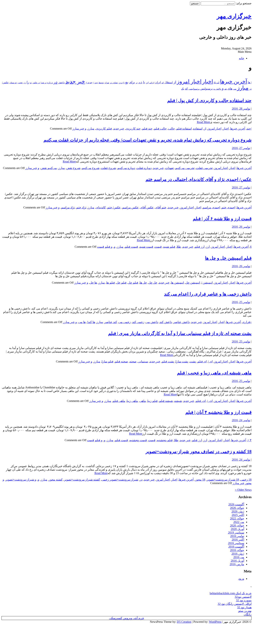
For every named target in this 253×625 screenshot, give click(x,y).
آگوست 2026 (236, 504)
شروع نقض (73, 168)
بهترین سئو (245, 610)
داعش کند (166, 322)
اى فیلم (202, 361)
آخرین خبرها (233, 81)
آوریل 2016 (237, 560)
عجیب (20, 82)
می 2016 (238, 557)
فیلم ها (110, 282)
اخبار (207, 81)
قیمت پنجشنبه (138, 440)
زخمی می (125, 322)
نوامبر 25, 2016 (241, 302)
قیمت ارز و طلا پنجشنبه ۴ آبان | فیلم (218, 412)
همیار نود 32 (244, 607)
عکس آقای (147, 207)
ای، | (210, 400)
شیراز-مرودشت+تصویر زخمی (119, 479)
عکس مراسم (130, 207)
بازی (140, 82)
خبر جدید (75, 81)
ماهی (142, 400)
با (144, 82)
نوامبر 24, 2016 (241, 420)
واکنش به (217, 89)
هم (225, 89)
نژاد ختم (81, 207)
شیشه (178, 400)
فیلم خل (121, 282)
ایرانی (151, 82)
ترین (121, 82)
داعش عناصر (181, 322)
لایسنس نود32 (243, 596)
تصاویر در (114, 82)
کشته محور (56, 479)
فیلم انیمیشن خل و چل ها (228, 258)
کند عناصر (110, 322)
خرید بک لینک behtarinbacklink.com (231, 593)
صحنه (133, 361)
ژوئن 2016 (238, 553)
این (147, 82)
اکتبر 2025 (238, 515)
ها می (82, 322)
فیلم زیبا (152, 400)
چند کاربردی (133, 128)
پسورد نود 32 (244, 600)
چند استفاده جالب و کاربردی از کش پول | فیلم (209, 100)
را (28, 82)
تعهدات (169, 168)
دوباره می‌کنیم (126, 168)
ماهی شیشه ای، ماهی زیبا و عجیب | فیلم (214, 372)
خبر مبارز (78, 128)
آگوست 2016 (236, 546)
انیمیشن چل (192, 282)
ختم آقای (160, 207)
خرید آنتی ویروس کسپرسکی (126, 618)
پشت (193, 361)
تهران (106, 82)
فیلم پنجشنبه (165, 440)
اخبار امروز (189, 81)
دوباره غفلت (144, 168)
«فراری (247, 322)
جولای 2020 (237, 525)
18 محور (200, 479)
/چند (249, 128)
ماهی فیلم (119, 400)
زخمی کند (138, 322)
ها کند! (91, 322)
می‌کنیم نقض (49, 168)
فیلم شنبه (169, 246)
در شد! (43, 82)
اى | (210, 361)
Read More (203, 122)
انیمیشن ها (177, 282)
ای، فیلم (201, 400)
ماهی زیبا (132, 400)
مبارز (243, 88)
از (175, 82)
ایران (158, 82)
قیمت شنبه (146, 246)
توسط (101, 82)
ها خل (93, 282)
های (229, 88)
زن (25, 82)
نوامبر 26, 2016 (241, 226)
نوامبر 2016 (237, 536)
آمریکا (216, 82)
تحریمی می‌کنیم (184, 168)
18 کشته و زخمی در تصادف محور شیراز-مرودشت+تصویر (199, 451)
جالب (171, 128)
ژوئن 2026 (238, 511)
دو (31, 83)
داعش (61, 82)
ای (163, 83)
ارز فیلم (199, 246)
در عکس (36, 82)
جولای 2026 (237, 507)
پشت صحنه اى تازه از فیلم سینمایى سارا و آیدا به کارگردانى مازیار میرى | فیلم (180, 333)
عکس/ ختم (114, 207)
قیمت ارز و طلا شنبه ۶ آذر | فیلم (222, 218)
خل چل (152, 282)
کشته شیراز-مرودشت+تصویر (82, 479)
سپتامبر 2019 (236, 532)
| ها (250, 82)
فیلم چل (133, 282)
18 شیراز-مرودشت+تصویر (223, 479)
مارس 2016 (237, 564)
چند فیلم (147, 128)
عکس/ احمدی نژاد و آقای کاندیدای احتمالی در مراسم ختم (199, 179)
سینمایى (143, 361)
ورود (241, 578)
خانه (241, 58)
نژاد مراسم (68, 207)
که (186, 88)
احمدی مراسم (211, 207)
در (55, 82)
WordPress (215, 621)
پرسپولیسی (194, 89)
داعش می (152, 322)
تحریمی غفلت (204, 168)
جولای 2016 (237, 550)
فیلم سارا (107, 361)
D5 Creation (184, 621)
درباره (50, 82)
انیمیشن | (207, 282)
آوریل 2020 (237, 529)
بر (137, 82)
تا (123, 82)
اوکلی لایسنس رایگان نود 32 (235, 603)
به (126, 82)
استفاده (197, 128)
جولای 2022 (237, 518)
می (234, 89)
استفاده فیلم (184, 128)
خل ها (143, 282)
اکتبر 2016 (238, 539)
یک (182, 88)
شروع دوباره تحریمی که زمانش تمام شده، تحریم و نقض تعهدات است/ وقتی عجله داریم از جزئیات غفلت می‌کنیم (148, 140)
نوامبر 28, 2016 (241, 108)
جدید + (89, 82)
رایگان (248, 614)
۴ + (249, 440)
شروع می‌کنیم (90, 168)
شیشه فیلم (166, 400)
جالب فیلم (160, 128)
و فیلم (108, 246)
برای (132, 82)
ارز (208, 246)
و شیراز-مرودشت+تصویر (21, 479)
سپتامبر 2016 (236, 543)
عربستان (13, 83)
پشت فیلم (168, 361)
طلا (179, 246)
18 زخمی (246, 479)
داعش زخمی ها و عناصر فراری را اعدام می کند (208, 294)
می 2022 (238, 522)
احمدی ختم (228, 207)
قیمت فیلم (131, 246)
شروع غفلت (108, 168)
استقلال (168, 82)
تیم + (95, 82)
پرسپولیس (206, 88)
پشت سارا (182, 361)
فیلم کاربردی (104, 128)
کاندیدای (101, 207)
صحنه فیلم (121, 361)
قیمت (158, 246)
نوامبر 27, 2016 (241, 148)
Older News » (243, 489)
